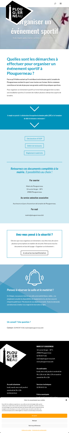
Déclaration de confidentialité (39, 430)
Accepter (34, 415)
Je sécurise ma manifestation (34, 253)
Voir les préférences (35, 425)
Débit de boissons (34, 146)
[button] (66, 400)
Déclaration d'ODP (34, 138)
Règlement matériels (34, 153)
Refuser (34, 420)
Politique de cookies (26, 430)
